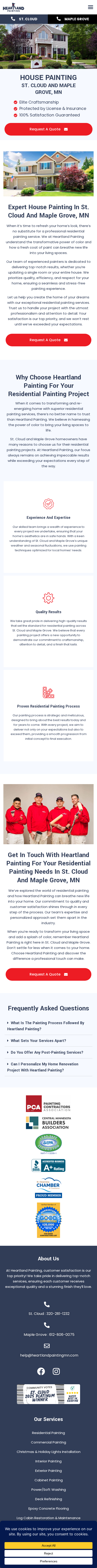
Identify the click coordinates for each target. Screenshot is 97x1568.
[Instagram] (56, 1371)
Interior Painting (48, 1461)
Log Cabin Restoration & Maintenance (49, 1518)
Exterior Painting (48, 1470)
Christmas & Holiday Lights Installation (49, 1451)
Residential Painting (48, 1432)
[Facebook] (41, 1371)
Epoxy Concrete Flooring (48, 1508)
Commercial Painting (48, 1442)
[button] (90, 7)
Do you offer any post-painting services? (47, 1052)
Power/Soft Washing (48, 1489)
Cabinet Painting (49, 1480)
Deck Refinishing (48, 1499)
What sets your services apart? (38, 1040)
